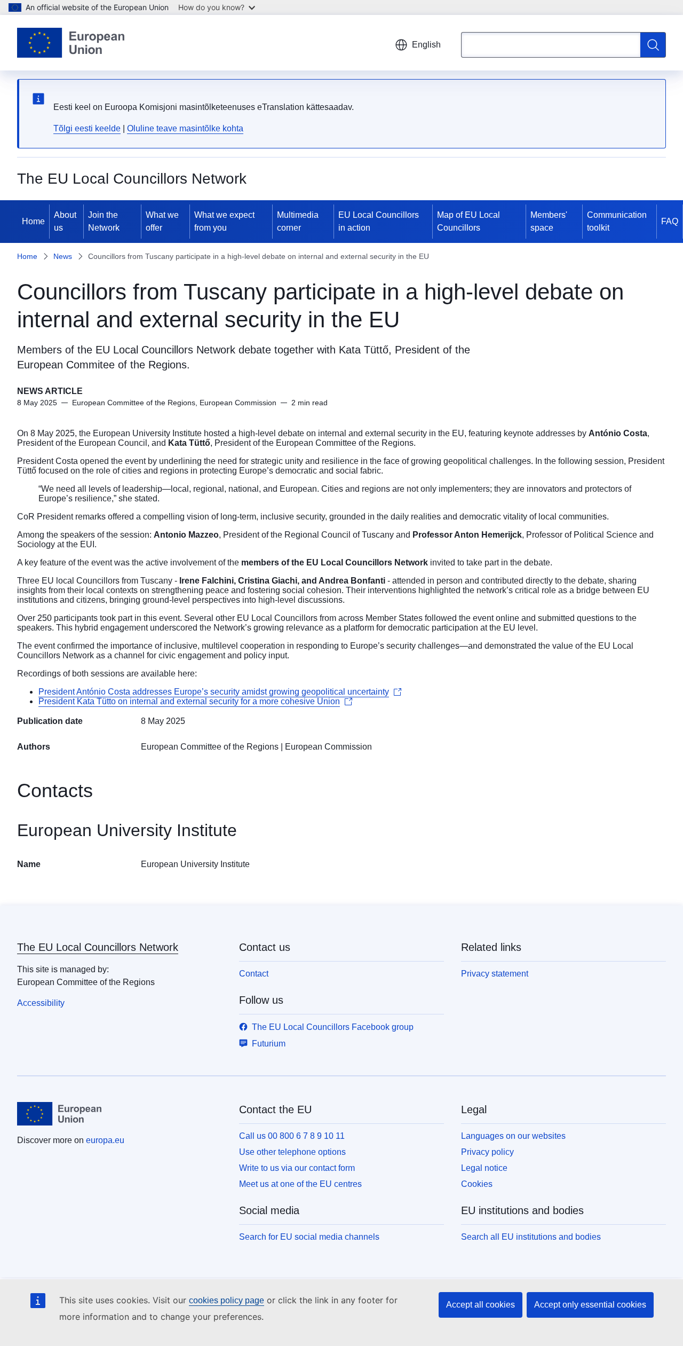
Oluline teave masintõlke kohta (185, 128)
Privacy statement (494, 973)
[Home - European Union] (70, 43)
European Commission (328, 746)
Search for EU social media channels (309, 1236)
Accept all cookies (480, 1304)
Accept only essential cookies (590, 1304)
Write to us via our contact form (297, 1167)
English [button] (426, 44)
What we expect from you (224, 221)
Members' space (548, 221)
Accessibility (41, 1002)
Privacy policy (487, 1151)
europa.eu (105, 1140)
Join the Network (104, 221)
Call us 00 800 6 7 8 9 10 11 (292, 1135)
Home (33, 221)
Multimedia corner (298, 221)
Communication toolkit (617, 221)
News (62, 256)
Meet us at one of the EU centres (300, 1183)
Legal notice (484, 1167)
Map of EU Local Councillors (468, 221)
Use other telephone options (292, 1151)
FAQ (669, 221)
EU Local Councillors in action (378, 221)
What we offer (162, 221)
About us (65, 221)
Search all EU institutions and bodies (531, 1236)
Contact (253, 973)
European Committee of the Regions (210, 746)
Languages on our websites (513, 1135)
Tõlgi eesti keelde (87, 128)
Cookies (477, 1183)
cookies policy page (226, 1300)
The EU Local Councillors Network (97, 947)
